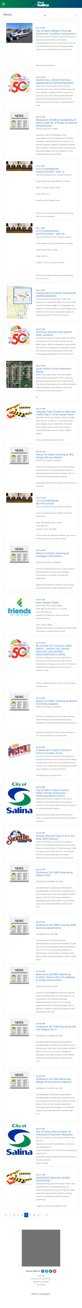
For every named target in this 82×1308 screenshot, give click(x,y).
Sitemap (41, 1276)
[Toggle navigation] (3, 4)
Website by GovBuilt (41, 1282)
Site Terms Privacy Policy (41, 1279)
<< (6, 1215)
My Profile (41, 1285)
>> (46, 1215)
